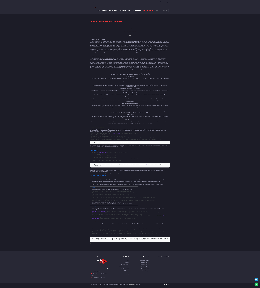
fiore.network (132, 284)
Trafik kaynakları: (96, 215)
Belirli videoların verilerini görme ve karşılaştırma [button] (98, 175)
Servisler (104, 10)
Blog (157, 10)
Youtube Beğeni (136, 10)
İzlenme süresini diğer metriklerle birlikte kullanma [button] (99, 206)
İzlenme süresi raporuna (101, 152)
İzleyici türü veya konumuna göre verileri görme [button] (98, 187)
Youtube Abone (145, 266)
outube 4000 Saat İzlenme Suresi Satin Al (130, 25)
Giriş (99, 10)
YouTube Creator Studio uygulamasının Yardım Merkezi (147, 164)
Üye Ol (165, 10)
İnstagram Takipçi (144, 260)
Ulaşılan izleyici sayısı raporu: (98, 212)
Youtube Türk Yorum (124, 10)
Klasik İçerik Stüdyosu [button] (94, 150)
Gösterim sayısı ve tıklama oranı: (99, 211)
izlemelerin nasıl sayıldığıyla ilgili (120, 142)
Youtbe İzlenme (145, 268)
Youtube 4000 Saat (148, 10)
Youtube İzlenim (113, 10)
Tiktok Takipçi (145, 270)
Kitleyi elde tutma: (96, 218)
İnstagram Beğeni (144, 262)
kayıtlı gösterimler (116, 133)
